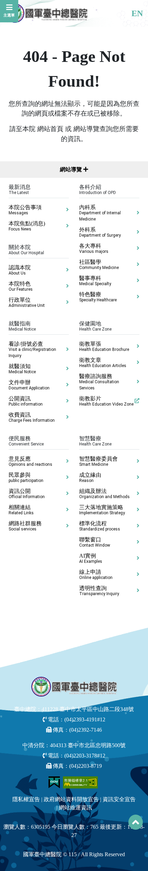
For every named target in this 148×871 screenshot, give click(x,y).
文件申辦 (29, 384)
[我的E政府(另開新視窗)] (55, 782)
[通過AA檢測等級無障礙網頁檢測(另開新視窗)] (80, 782)
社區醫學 (99, 264)
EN (137, 13)
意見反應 (30, 461)
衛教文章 (102, 362)
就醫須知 (22, 368)
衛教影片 (106, 401)
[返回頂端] (135, 822)
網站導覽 (71, 169)
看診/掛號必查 (32, 349)
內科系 (100, 213)
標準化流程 (99, 525)
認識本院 (20, 270)
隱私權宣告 (26, 799)
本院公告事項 (25, 209)
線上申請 (96, 574)
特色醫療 (98, 296)
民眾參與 (26, 477)
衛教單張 (104, 346)
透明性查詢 (99, 590)
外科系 (100, 232)
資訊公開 (27, 493)
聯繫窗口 (94, 542)
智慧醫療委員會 (98, 461)
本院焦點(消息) (27, 226)
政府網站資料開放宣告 (71, 799)
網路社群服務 (25, 525)
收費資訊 (32, 417)
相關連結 (21, 509)
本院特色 (21, 286)
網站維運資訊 (75, 807)
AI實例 (90, 558)
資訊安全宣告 (119, 799)
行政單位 (27, 302)
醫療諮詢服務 (99, 381)
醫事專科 (95, 280)
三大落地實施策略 (102, 509)
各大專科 (93, 248)
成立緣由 (90, 477)
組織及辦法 (104, 493)
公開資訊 (26, 401)
